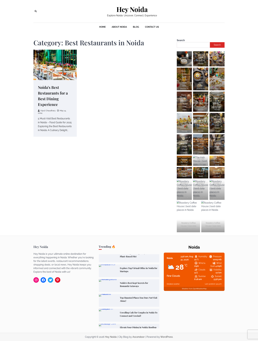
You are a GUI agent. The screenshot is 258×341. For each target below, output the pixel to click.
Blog (136, 27)
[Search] (35, 11)
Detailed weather (173, 284)
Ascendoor (138, 336)
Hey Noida (132, 9)
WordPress (166, 336)
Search (181, 40)
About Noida (119, 27)
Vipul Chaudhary (48, 110)
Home (102, 27)
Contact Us (152, 27)
